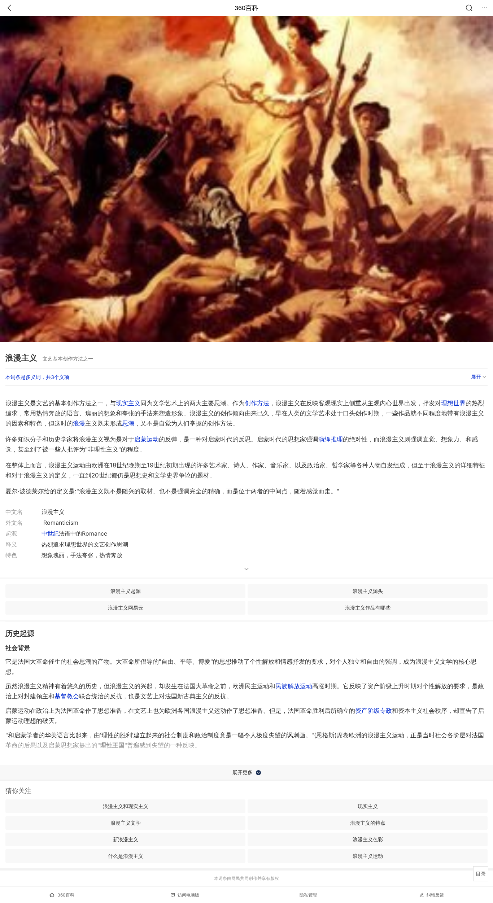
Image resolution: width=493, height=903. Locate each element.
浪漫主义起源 (125, 591)
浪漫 (79, 423)
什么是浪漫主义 (125, 856)
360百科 (246, 8)
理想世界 (453, 403)
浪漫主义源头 (368, 591)
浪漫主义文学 (125, 823)
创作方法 (257, 403)
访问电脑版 (188, 895)
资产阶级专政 (373, 710)
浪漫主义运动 (368, 856)
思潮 (128, 423)
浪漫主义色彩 (368, 839)
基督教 (66, 696)
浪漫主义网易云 (125, 608)
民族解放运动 (293, 686)
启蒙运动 (146, 439)
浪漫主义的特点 (367, 823)
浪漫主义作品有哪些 (368, 608)
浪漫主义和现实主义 (125, 806)
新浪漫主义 (125, 839)
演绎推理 (330, 439)
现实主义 (128, 403)
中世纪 (50, 533)
